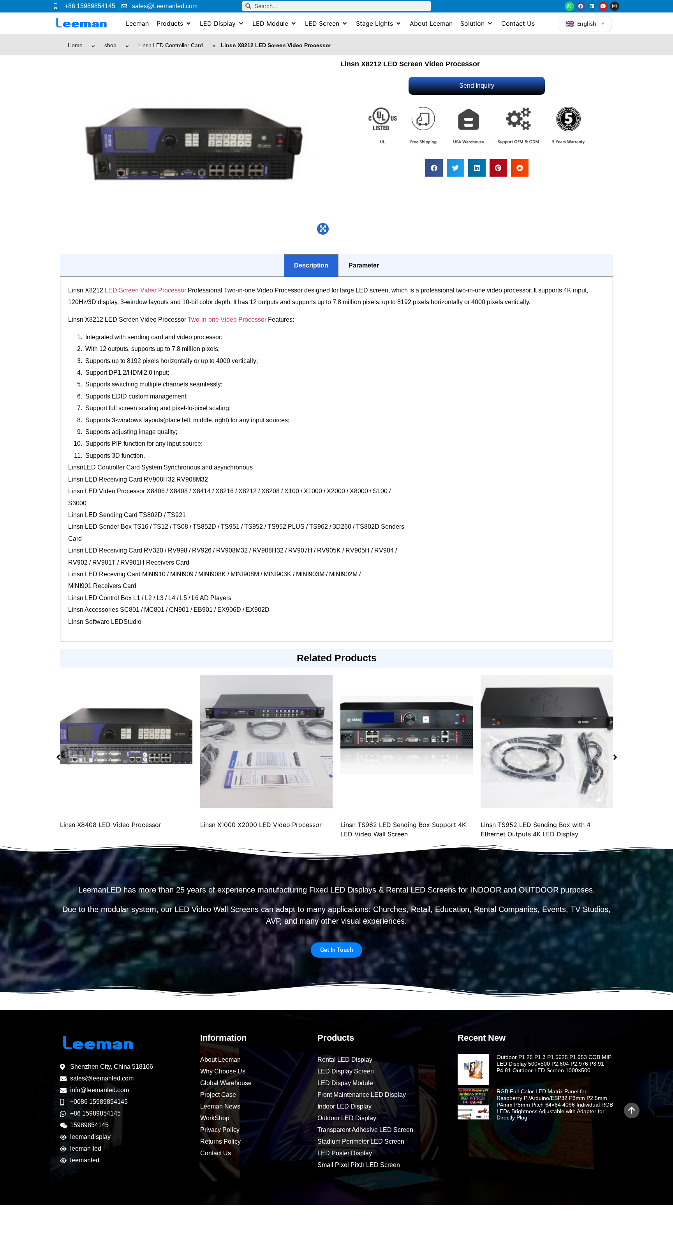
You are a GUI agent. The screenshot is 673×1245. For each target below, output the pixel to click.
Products (335, 1038)
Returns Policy (220, 1141)
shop (110, 45)
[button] (174, 23)
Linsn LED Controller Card (170, 45)
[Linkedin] (592, 6)
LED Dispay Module (345, 1083)
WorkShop (214, 1118)
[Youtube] (603, 6)
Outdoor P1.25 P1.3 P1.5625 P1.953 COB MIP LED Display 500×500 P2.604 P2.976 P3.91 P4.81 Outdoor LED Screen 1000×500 (554, 1063)
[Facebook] (580, 6)
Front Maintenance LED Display (361, 1094)
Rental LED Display (344, 1059)
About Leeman (220, 1059)
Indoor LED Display (344, 1106)
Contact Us (215, 1153)
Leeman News (220, 1106)
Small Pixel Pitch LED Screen (358, 1165)
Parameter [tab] (364, 265)
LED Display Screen (345, 1071)
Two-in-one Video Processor (227, 319)
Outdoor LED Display (346, 1118)
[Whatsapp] (569, 6)
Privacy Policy (220, 1129)
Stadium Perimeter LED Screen (360, 1141)
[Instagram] (614, 6)
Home (75, 45)
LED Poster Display (344, 1153)
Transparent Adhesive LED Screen (365, 1129)
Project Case (218, 1094)
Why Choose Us (222, 1071)
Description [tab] (311, 265)
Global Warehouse (226, 1083)
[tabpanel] (336, 459)
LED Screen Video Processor (145, 290)
